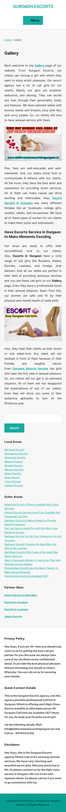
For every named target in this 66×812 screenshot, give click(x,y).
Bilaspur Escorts (13, 461)
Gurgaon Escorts (33, 6)
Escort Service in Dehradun (20, 595)
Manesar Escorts (13, 469)
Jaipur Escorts (12, 481)
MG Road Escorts (14, 449)
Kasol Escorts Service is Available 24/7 (26, 575)
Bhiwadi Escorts (13, 465)
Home (7, 39)
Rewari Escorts (12, 473)
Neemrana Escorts (15, 457)
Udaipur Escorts (13, 485)
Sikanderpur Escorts (16, 453)
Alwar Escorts (12, 477)
